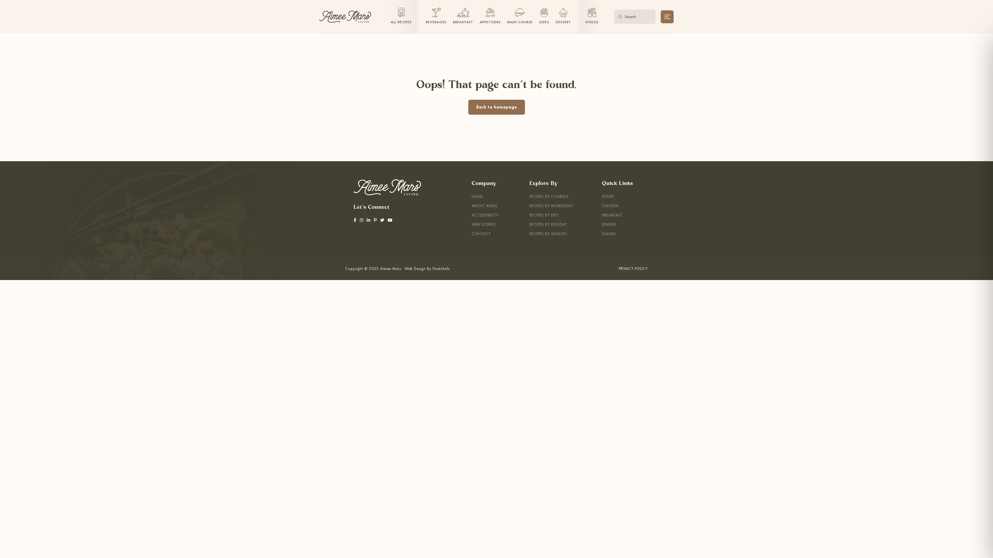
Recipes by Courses (549, 196)
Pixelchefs (441, 268)
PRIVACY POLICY (633, 268)
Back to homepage (496, 107)
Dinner (609, 224)
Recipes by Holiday (548, 224)
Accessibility (485, 215)
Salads (609, 233)
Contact (481, 233)
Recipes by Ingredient (552, 205)
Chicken (610, 205)
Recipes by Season (548, 233)
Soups (608, 196)
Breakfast (612, 215)
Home (477, 196)
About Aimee (485, 205)
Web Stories (484, 224)
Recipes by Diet (544, 215)
